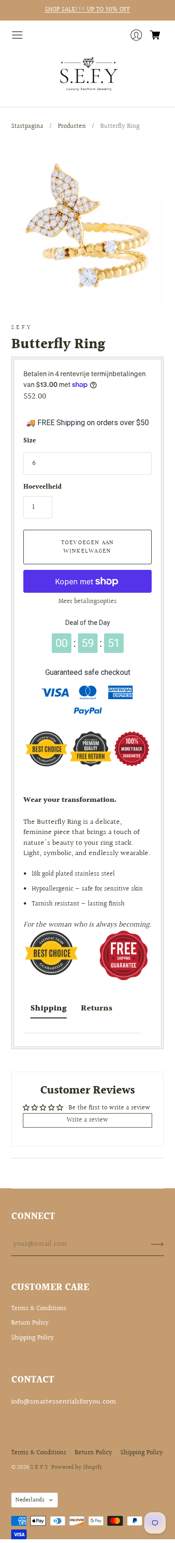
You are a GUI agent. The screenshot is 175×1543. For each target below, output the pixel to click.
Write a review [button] (87, 1120)
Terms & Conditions (38, 1309)
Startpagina (27, 126)
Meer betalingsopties (87, 601)
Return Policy (30, 1323)
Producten (72, 126)
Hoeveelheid (42, 487)
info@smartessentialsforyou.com (63, 1402)
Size (29, 441)
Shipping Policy (32, 1338)
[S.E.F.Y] (87, 74)
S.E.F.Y (21, 327)
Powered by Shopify (77, 1467)
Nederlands (29, 1500)
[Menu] (17, 35)
